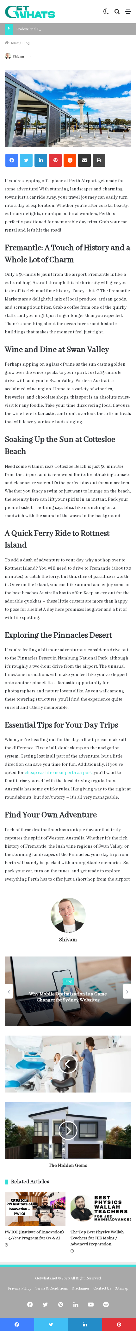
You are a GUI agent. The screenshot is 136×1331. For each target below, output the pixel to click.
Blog (25, 43)
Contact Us (102, 1288)
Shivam (18, 56)
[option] (68, 991)
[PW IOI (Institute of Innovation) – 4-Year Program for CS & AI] (35, 1209)
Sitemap (121, 1288)
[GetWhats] (30, 11)
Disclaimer (80, 1288)
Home (14, 43)
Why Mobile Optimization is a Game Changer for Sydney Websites (68, 997)
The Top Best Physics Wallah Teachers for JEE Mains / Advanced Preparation (97, 1238)
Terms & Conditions (51, 1288)
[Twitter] (26, 160)
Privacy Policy (19, 1288)
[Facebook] (11, 160)
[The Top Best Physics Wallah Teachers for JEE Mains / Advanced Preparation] (101, 1209)
